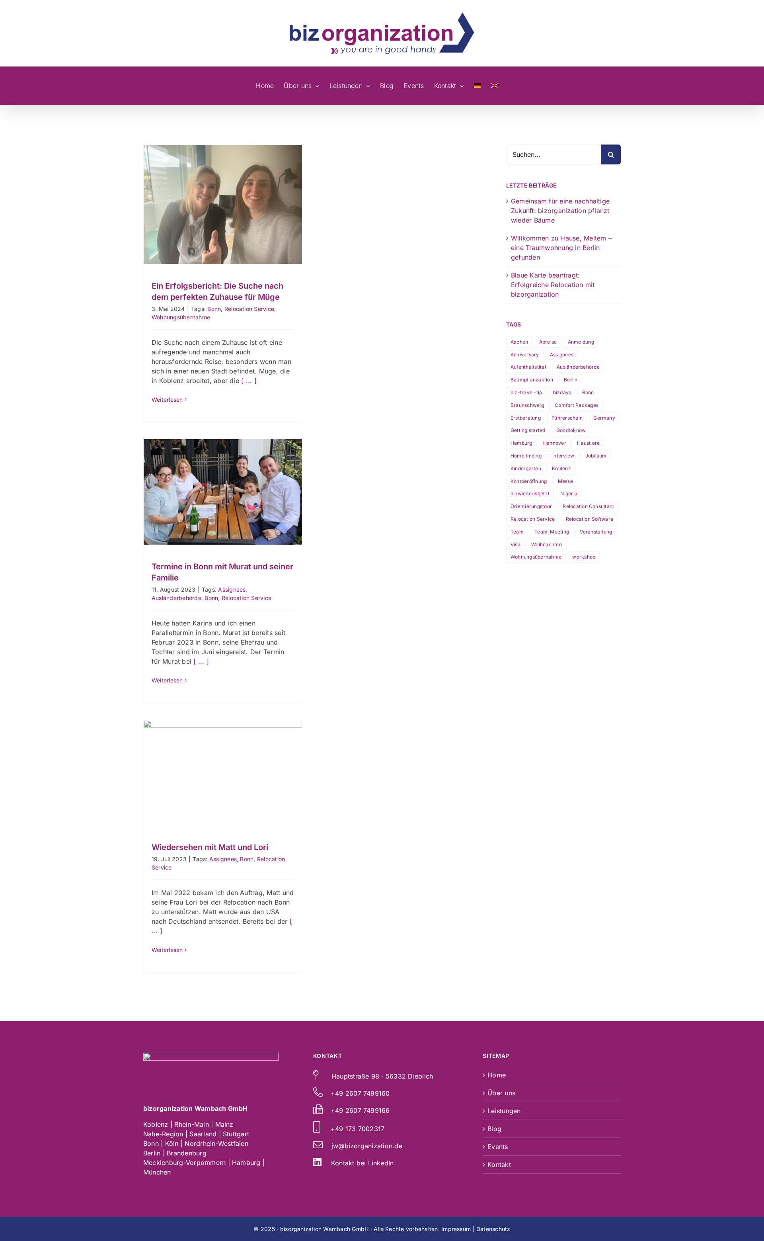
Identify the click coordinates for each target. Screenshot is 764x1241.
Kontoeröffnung (529, 481)
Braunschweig (527, 405)
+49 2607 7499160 (360, 1093)
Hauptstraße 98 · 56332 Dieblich (382, 1076)
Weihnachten (546, 544)
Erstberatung (526, 418)
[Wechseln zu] (477, 85)
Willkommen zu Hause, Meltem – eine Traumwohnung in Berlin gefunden (561, 247)
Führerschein (567, 418)
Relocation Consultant (588, 506)
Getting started (528, 430)
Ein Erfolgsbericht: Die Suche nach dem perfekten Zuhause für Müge (222, 184)
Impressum (456, 1228)
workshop (583, 557)
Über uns (501, 1093)
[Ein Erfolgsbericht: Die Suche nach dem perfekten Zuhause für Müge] (223, 204)
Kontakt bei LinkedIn (362, 1163)
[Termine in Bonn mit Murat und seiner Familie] (223, 492)
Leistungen (503, 1111)
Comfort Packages (576, 405)
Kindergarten (526, 468)
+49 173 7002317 (358, 1129)
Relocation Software (590, 519)
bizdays (562, 392)
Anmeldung (581, 342)
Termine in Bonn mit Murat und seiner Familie (222, 477)
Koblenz (561, 468)
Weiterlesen (167, 399)
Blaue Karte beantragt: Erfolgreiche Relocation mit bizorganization (552, 284)
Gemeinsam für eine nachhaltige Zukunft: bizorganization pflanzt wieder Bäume (560, 210)
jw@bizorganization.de (366, 1146)
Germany (604, 418)
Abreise (548, 342)
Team (517, 532)
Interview (563, 456)
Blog (494, 1129)
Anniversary (525, 355)
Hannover (554, 443)
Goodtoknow (571, 430)
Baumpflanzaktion (532, 380)
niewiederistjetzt (530, 493)
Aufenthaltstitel (528, 367)
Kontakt (499, 1165)
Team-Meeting (551, 532)
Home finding (526, 456)
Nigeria (568, 493)
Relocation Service (249, 308)
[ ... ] (249, 381)
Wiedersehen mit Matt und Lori (222, 758)
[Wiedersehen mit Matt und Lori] (223, 772)
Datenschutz (493, 1228)
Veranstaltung (596, 532)
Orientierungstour (531, 506)
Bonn (214, 308)
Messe (565, 481)
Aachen (519, 342)
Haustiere (588, 443)
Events (497, 1147)
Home (496, 1075)
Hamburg (521, 443)
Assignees (232, 589)
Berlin (570, 380)
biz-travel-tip (526, 392)
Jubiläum (596, 456)
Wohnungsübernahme (181, 317)
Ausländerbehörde (176, 597)
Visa (515, 544)
